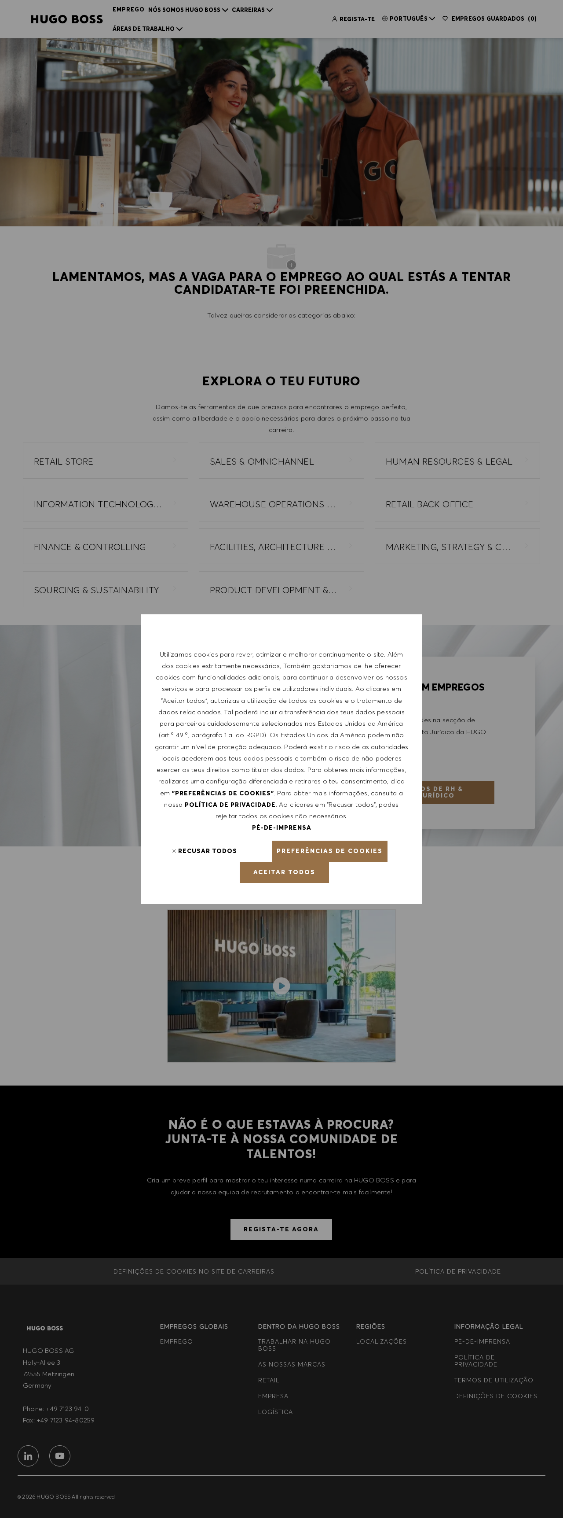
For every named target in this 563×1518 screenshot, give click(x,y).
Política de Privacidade (230, 805)
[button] (330, 851)
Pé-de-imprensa (281, 827)
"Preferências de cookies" (223, 793)
